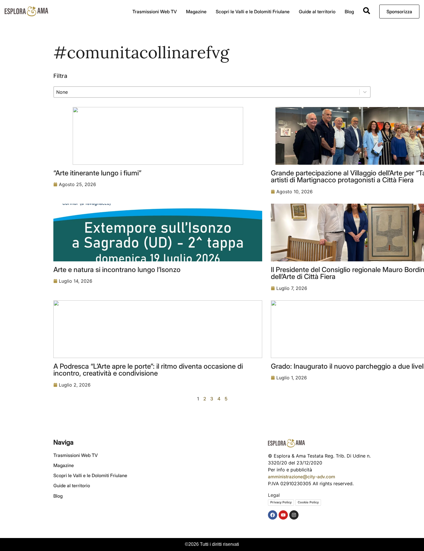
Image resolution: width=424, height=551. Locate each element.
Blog (349, 11)
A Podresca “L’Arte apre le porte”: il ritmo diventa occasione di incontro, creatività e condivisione (148, 369)
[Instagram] (294, 515)
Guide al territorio (317, 11)
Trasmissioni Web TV (154, 11)
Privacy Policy (281, 502)
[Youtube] (283, 515)
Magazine (196, 11)
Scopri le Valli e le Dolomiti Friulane (253, 11)
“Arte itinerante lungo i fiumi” (97, 172)
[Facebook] (272, 515)
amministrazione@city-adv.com (301, 476)
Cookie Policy (308, 502)
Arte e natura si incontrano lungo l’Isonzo (117, 269)
